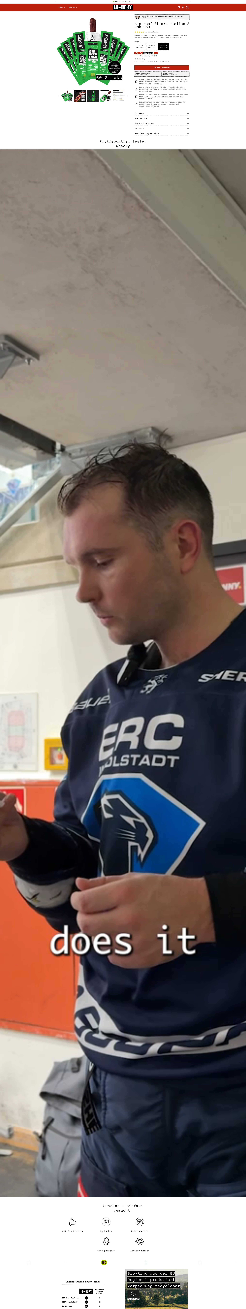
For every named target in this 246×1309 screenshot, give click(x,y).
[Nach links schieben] (59, 96)
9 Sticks (139, 46)
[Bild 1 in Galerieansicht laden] (67, 96)
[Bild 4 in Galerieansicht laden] (106, 96)
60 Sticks (163, 46)
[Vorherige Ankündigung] (56, 2)
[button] (179, 7)
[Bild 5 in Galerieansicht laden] (119, 96)
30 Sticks (151, 46)
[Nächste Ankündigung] (190, 2)
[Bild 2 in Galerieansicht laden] (80, 96)
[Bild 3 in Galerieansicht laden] (93, 96)
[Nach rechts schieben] (127, 96)
